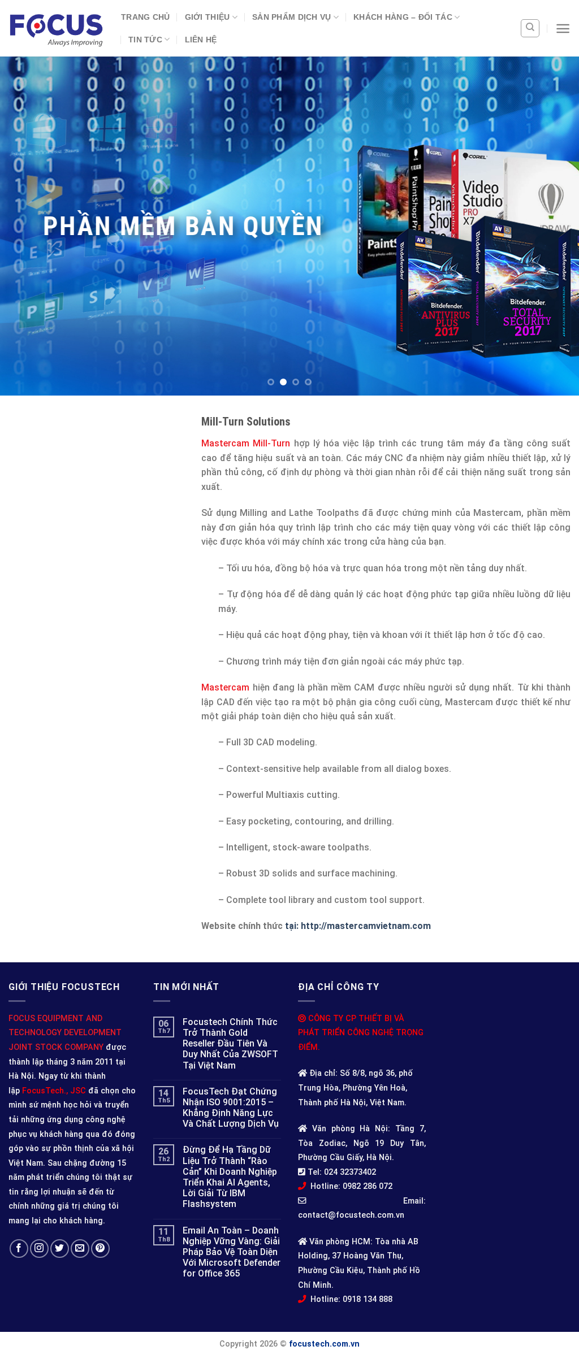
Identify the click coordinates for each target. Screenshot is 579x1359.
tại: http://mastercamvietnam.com (358, 926)
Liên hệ (201, 39)
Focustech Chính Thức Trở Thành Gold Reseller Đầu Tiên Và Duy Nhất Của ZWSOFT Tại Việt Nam (230, 1044)
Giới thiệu (207, 16)
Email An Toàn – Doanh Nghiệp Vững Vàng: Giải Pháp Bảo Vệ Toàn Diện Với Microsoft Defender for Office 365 (231, 1252)
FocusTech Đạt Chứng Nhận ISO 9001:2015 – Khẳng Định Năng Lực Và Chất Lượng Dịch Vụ (231, 1108)
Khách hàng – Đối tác (402, 16)
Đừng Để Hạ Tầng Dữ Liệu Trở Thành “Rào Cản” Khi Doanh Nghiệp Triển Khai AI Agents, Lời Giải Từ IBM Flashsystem (230, 1176)
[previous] (26, 226)
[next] (553, 226)
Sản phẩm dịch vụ (291, 16)
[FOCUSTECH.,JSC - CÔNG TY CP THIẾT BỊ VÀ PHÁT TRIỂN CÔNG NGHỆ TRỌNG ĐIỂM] (56, 28)
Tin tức (145, 39)
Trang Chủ (145, 16)
